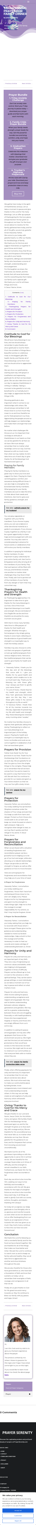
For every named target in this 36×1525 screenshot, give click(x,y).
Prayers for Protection (14, 314)
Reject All (18, 1521)
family (15, 18)
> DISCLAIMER (4, 1464)
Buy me (18, 194)
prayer (8, 18)
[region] (18, 1508)
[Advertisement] (18, 61)
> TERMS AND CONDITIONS (7, 1456)
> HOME (2, 1451)
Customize (18, 1516)
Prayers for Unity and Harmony (17, 321)
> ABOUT (2, 1467)
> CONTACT (3, 1454)
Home (6, 23)
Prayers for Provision (13, 311)
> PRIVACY (3, 1460)
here (6, 1375)
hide (21, 292)
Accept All (18, 1510)
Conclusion (10, 329)
